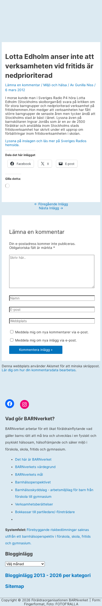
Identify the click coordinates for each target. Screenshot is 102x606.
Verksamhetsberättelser (34, 504)
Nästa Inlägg (51, 208)
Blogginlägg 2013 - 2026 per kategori (48, 575)
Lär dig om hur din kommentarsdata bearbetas (39, 370)
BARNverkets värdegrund (35, 467)
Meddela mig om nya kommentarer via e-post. (52, 332)
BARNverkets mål (29, 474)
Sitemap (14, 586)
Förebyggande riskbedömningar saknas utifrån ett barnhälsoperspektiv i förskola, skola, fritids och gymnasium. (48, 536)
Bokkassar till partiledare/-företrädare (45, 512)
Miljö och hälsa (55, 85)
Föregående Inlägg (51, 204)
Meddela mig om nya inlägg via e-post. (46, 340)
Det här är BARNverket (33, 459)
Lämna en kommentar (22, 85)
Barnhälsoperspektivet (33, 482)
